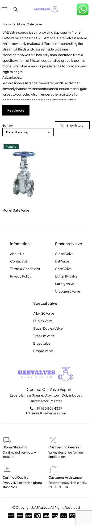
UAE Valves (40, 507)
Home (7, 24)
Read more (16, 110)
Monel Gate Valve (15, 210)
